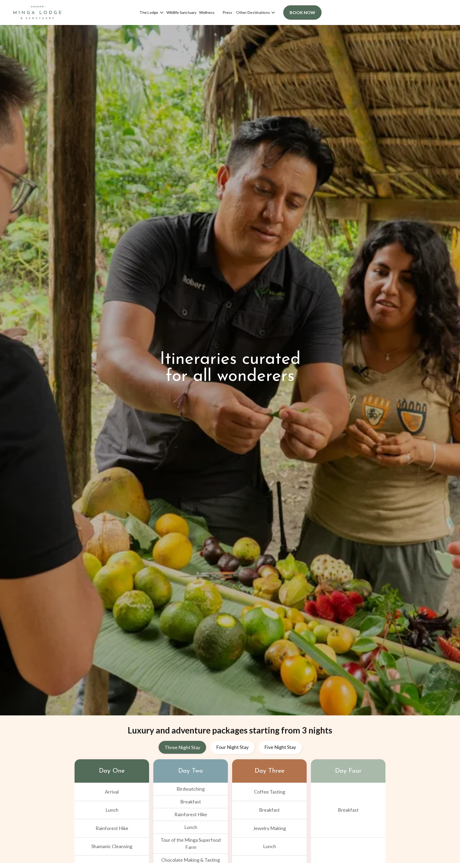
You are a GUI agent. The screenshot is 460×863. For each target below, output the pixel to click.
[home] (37, 12)
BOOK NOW (302, 12)
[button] (151, 12)
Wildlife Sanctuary (181, 12)
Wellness (207, 12)
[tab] (182, 747)
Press (227, 12)
